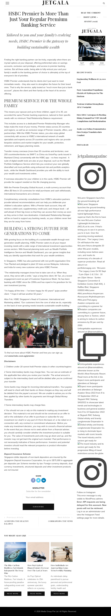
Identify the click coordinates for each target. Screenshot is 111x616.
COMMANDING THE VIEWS (60, 521)
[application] (38, 328)
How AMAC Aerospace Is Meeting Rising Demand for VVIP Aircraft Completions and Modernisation (91, 118)
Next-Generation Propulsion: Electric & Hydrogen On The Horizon (90, 93)
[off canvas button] (7, 3)
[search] (104, 3)
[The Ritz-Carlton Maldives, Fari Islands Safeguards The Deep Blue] (15, 552)
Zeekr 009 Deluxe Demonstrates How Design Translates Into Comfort (91, 132)
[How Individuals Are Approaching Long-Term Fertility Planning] (62, 552)
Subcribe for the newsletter (38, 491)
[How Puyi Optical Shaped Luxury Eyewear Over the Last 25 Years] (38, 552)
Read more (12, 593)
